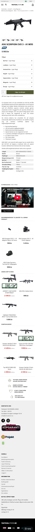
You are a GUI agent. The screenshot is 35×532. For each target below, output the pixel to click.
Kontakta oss (5, 1)
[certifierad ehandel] (3, 443)
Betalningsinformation (7, 459)
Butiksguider (5, 482)
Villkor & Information (7, 471)
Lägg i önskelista (7, 211)
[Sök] (6, 4)
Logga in (3, 473)
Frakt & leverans (6, 462)
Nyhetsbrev (4, 491)
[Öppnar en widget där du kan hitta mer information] (28, 529)
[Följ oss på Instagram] (8, 420)
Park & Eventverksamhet (8, 466)
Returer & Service (6, 468)
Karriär (3, 484)
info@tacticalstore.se (7, 416)
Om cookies (4, 493)
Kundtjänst (4, 457)
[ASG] (4, 48)
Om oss (3, 489)
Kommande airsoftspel (7, 486)
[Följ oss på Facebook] (3, 420)
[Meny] (2, 4)
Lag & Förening (5, 464)
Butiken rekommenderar (8, 480)
